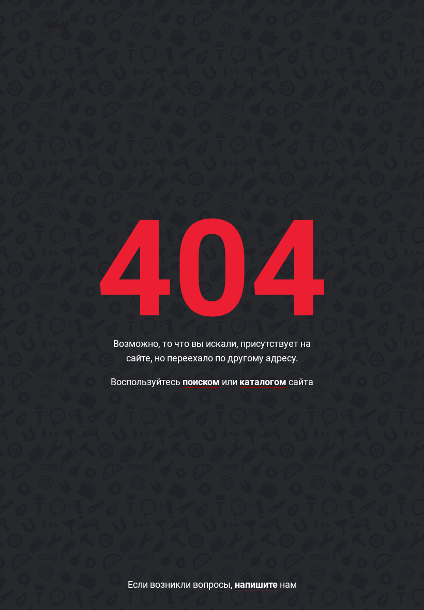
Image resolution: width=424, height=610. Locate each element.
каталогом (262, 381)
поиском (201, 381)
